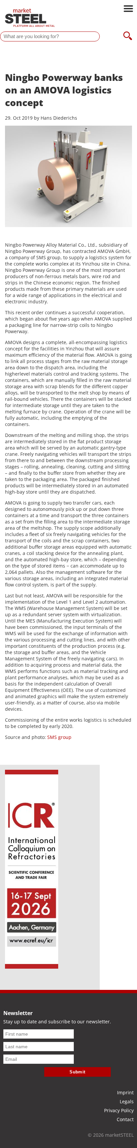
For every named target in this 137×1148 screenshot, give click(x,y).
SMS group (59, 737)
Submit (77, 1071)
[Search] (127, 36)
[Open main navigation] (128, 9)
